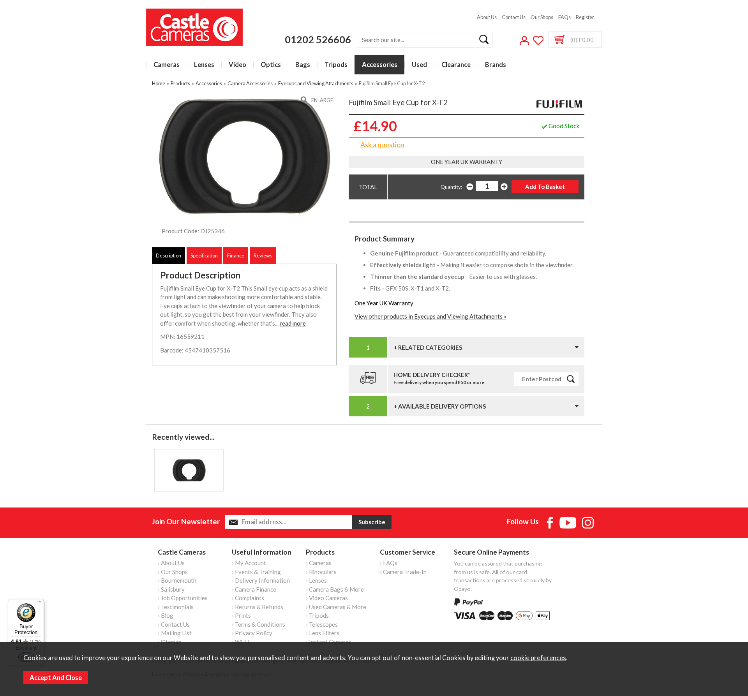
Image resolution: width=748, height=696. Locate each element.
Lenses (204, 65)
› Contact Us (174, 624)
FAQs (564, 17)
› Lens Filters (322, 632)
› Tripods (317, 615)
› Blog (165, 615)
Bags (302, 65)
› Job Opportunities (183, 597)
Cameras (166, 65)
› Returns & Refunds (257, 606)
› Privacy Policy (252, 632)
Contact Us (514, 17)
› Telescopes (322, 624)
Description (168, 255)
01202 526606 (318, 39)
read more (293, 323)
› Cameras (319, 562)
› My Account (249, 562)
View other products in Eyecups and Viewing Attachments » (430, 316)
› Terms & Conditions (258, 624)
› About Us (171, 562)
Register (585, 17)
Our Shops (542, 17)
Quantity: (451, 187)
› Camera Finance (254, 589)
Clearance (456, 65)
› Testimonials (176, 606)
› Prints (241, 615)
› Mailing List (175, 632)
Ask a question (382, 144)
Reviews (263, 255)
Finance (235, 255)
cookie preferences (538, 658)
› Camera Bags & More (335, 589)
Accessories (379, 65)
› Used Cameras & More (336, 606)
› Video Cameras (327, 597)
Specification (204, 255)
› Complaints (248, 597)
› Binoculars (321, 571)
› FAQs (388, 562)
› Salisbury (171, 589)
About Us (487, 17)
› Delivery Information (261, 580)
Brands (495, 65)
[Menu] (39, 603)
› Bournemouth (177, 580)
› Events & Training (256, 571)
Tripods (336, 65)
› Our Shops (173, 571)
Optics (271, 65)
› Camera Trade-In (403, 571)
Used (419, 65)
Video (237, 65)
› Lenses (316, 580)
